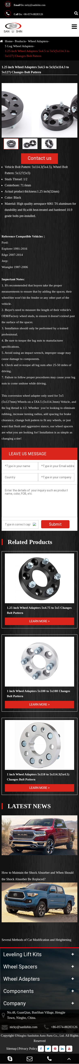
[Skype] (10, 1059)
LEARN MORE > (39, 621)
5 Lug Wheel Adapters (19, 46)
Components (18, 991)
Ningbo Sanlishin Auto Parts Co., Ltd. (41, 1035)
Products (20, 41)
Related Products (30, 542)
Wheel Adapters (38, 41)
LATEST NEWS (29, 806)
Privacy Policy (28, 1048)
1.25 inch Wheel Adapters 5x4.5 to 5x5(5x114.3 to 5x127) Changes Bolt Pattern (37, 53)
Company (14, 1003)
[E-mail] (30, 1059)
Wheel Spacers (20, 967)
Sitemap (11, 1048)
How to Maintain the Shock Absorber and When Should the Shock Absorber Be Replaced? (38, 876)
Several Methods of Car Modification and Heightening (36, 940)
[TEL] (49, 1059)
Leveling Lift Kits (22, 954)
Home (9, 41)
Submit (55, 524)
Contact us (39, 158)
